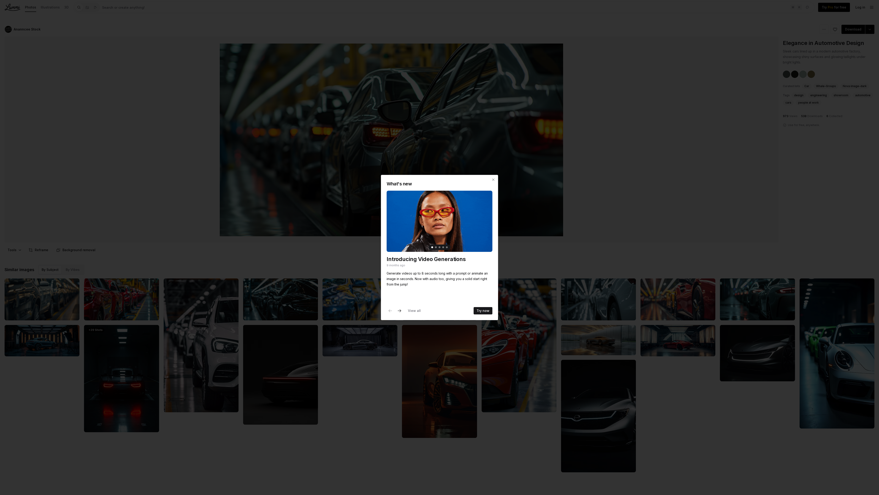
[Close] (493, 179)
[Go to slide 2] (436, 247)
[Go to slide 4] (443, 247)
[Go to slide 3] (439, 247)
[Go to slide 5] (447, 247)
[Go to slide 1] (432, 247)
